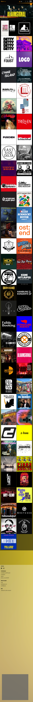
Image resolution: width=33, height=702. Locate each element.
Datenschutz (4, 584)
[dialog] (15, 687)
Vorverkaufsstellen (5, 572)
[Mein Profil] (26, 1)
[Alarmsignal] (16, 11)
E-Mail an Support (5, 577)
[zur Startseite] (3, 1)
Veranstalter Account (6, 590)
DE (19, 1)
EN (21, 1)
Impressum (3, 585)
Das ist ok (24, 697)
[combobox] (15, 4)
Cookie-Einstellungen (8, 697)
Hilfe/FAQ (3, 574)
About (2, 576)
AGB (2, 582)
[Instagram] (3, 568)
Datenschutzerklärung (8, 694)
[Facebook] (1, 568)
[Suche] (31, 4)
